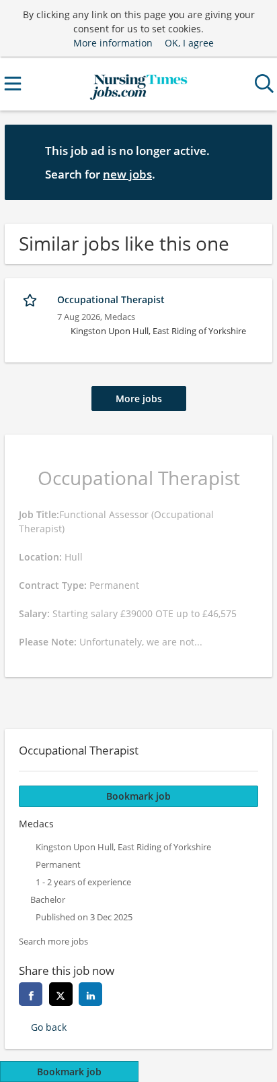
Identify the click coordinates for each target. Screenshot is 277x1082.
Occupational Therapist (111, 299)
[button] (251, 162)
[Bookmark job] (31, 300)
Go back (49, 1027)
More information (113, 42)
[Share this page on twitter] (61, 994)
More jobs (139, 398)
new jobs (127, 174)
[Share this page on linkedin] (90, 994)
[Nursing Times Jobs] (138, 83)
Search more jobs (53, 941)
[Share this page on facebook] (30, 994)
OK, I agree (189, 42)
